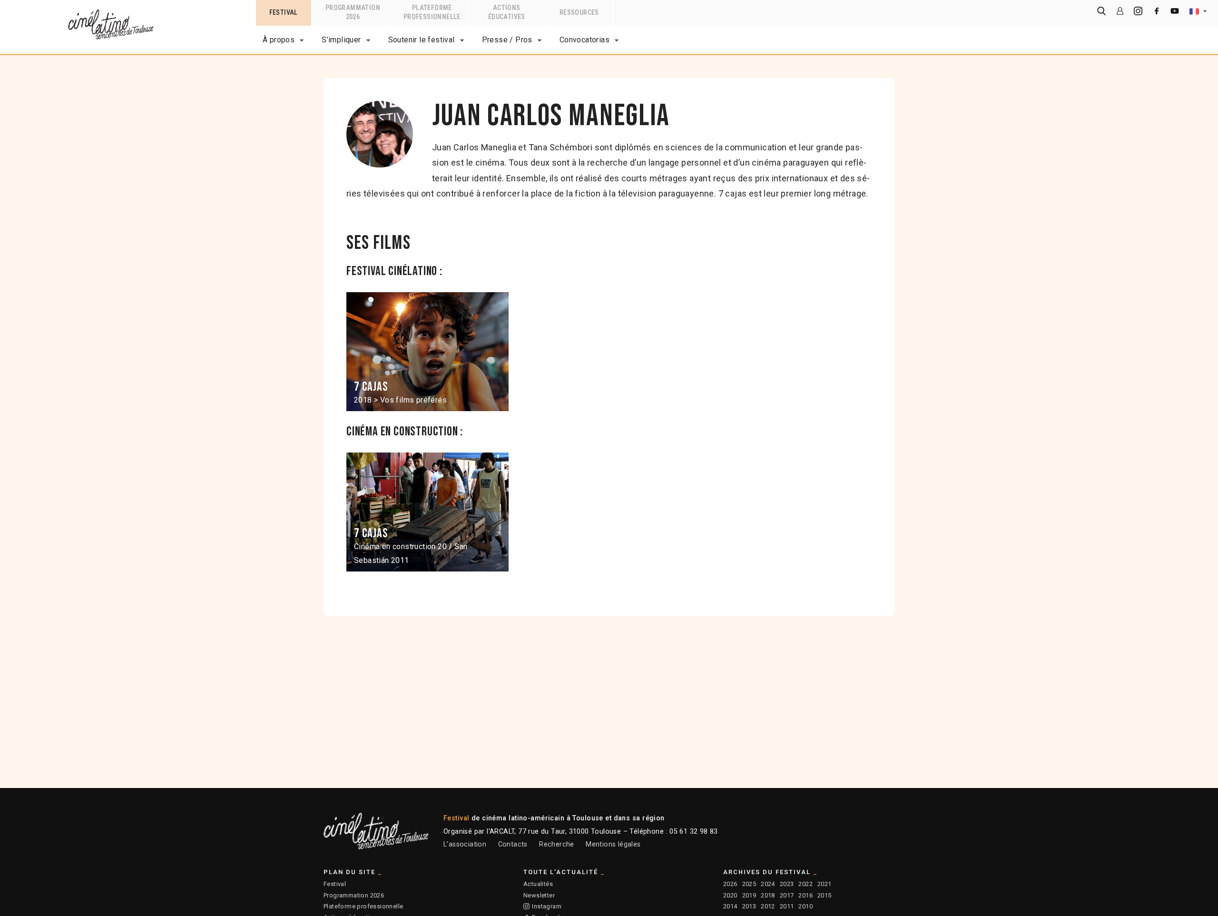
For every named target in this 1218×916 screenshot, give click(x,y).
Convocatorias (584, 39)
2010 (805, 906)
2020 (730, 895)
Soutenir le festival (421, 39)
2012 (768, 906)
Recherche (556, 844)
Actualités (538, 883)
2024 (768, 883)
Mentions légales (613, 844)
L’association (464, 844)
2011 (787, 906)
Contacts (513, 844)
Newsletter (539, 895)
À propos (279, 39)
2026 (730, 883)
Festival (335, 883)
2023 (787, 883)
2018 (768, 895)
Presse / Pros (507, 39)
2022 (805, 883)
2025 (749, 883)
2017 (787, 895)
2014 (730, 906)
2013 (749, 906)
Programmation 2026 (354, 895)
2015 (824, 895)
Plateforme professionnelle (363, 906)
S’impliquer (341, 39)
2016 (805, 895)
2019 (749, 895)
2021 (824, 883)
